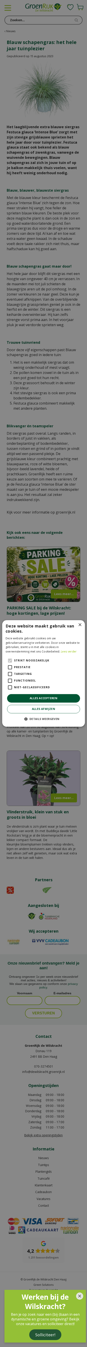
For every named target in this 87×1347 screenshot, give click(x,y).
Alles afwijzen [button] (43, 709)
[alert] (43, 673)
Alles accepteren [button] (43, 698)
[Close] (79, 1296)
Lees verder (69, 651)
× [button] (79, 625)
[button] (43, 719)
